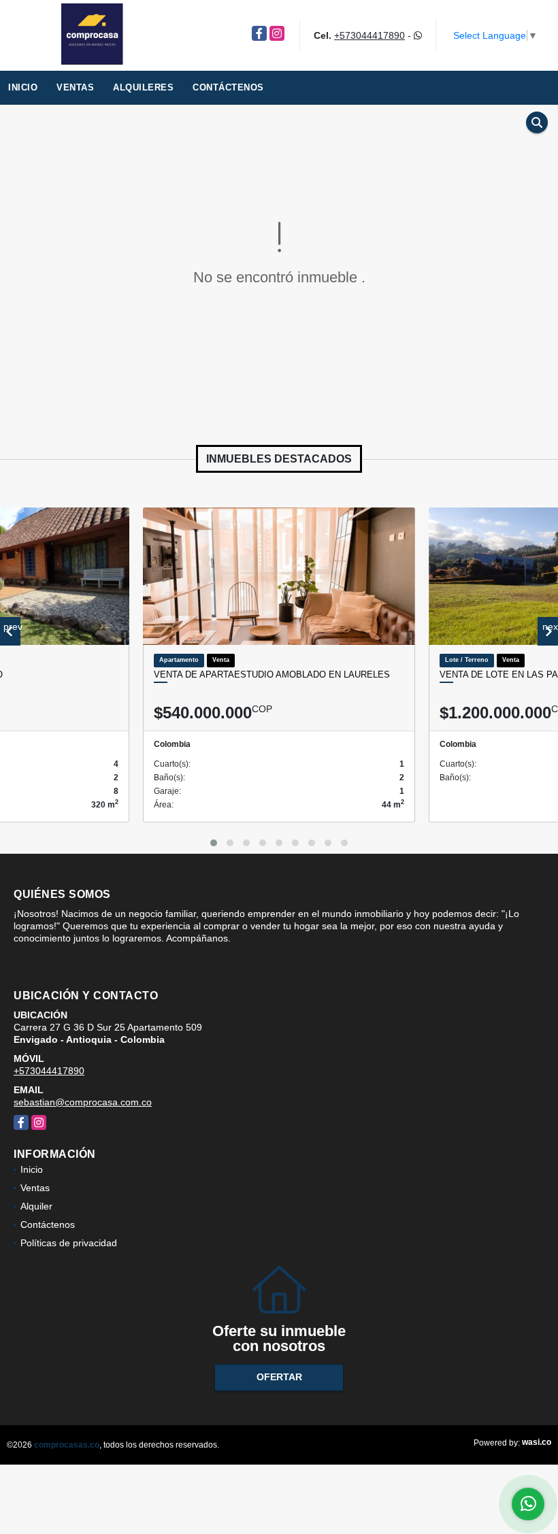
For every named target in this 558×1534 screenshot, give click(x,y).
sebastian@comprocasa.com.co (83, 1102)
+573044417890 (369, 35)
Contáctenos (228, 87)
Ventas (75, 87)
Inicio (22, 87)
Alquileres (143, 87)
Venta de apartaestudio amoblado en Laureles (272, 674)
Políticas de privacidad (68, 1242)
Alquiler (36, 1206)
